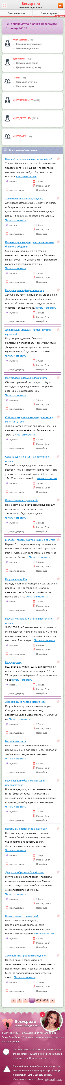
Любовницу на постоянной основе (25, 701)
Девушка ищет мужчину (28, 67)
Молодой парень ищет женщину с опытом (30, 539)
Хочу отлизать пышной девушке (24, 198)
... (32, 1000)
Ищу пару (20, 136)
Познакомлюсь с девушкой (21, 500)
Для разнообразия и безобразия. (24, 872)
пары (17, 77)
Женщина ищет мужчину (29, 44)
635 (38, 1000)
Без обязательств (15, 741)
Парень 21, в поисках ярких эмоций (26, 828)
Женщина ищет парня (27, 48)
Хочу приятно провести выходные (25, 955)
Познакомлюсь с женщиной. (22, 916)
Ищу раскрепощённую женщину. (24, 290)
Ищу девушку (22, 118)
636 (45, 1000)
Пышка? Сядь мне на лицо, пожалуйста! (28, 159)
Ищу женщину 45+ (16, 579)
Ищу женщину (23, 100)
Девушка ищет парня (27, 63)
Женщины (20, 39)
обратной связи (53, 1079)
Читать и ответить (26, 176)
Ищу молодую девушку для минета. (26, 377)
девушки (19, 58)
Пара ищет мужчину (26, 82)
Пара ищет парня (25, 86)
